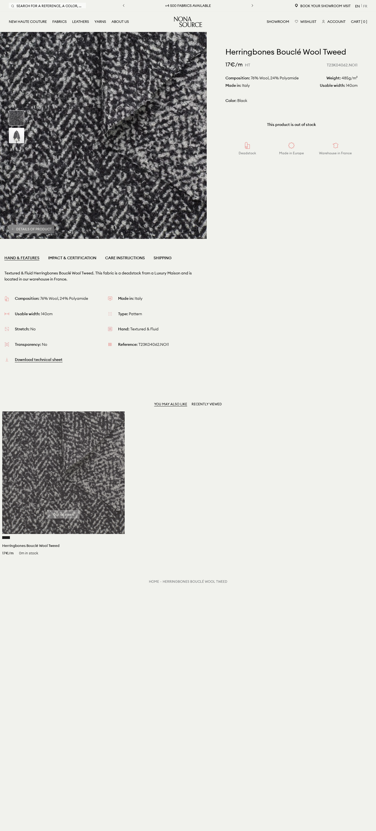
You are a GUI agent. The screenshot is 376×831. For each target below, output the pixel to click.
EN (357, 6)
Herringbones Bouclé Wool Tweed (195, 581)
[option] (103, 135)
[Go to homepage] (188, 22)
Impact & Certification (72, 257)
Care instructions (125, 257)
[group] (16, 118)
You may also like (170, 404)
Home (154, 581)
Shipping (162, 257)
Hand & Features (21, 257)
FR (365, 6)
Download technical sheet (38, 359)
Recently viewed (207, 404)
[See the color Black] (6, 537)
